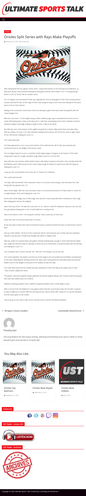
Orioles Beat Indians (67, 389)
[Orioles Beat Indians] (71, 360)
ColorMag (43, 491)
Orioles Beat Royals (43, 387)
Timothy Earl (25, 42)
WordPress (54, 491)
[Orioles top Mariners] (14, 360)
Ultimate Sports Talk (22, 491)
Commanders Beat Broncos (70, 311)
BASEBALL (7, 31)
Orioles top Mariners (10, 389)
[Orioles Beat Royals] (43, 360)
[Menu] (3, 19)
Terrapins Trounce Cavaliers (16, 311)
